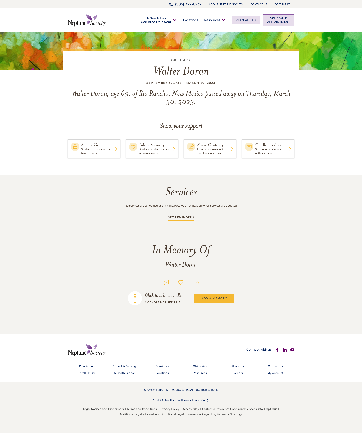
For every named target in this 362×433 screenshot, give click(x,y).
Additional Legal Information (139, 414)
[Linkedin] (285, 350)
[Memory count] (166, 282)
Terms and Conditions (142, 409)
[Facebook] (277, 350)
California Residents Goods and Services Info (232, 409)
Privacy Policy (170, 409)
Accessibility (190, 409)
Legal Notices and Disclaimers (103, 409)
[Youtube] (292, 350)
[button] (156, 20)
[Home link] (87, 19)
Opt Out (271, 409)
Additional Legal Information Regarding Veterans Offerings (202, 414)
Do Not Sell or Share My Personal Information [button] (179, 400)
